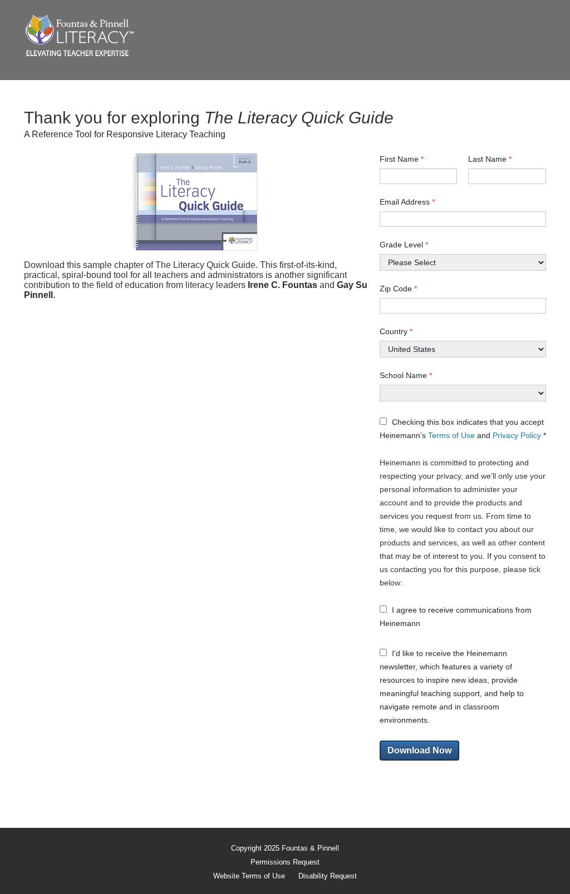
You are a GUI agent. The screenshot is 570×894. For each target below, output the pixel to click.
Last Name (490, 159)
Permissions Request (285, 862)
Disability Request (327, 876)
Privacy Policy (518, 435)
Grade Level (404, 244)
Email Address (407, 201)
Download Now (419, 750)
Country (396, 331)
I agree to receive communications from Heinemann (456, 616)
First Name (402, 159)
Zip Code (398, 288)
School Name (406, 375)
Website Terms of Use (249, 876)
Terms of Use (452, 435)
